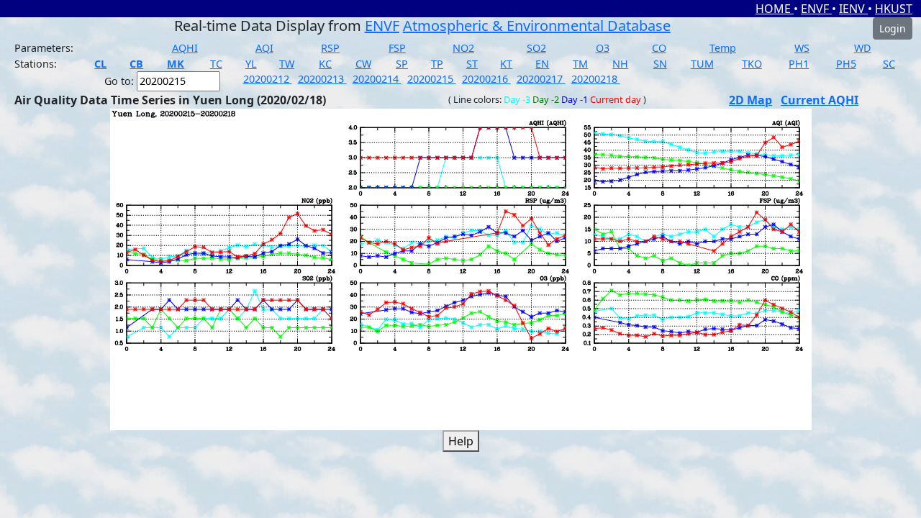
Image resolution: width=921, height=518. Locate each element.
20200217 (541, 79)
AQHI (185, 48)
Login (892, 28)
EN (542, 64)
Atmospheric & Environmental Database (537, 25)
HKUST (893, 9)
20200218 (595, 79)
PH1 (799, 64)
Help (460, 441)
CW (363, 64)
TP (437, 64)
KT (506, 64)
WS (801, 48)
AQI (264, 48)
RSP (330, 48)
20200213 (322, 79)
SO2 (536, 48)
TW (286, 64)
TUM (702, 64)
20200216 (486, 79)
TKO (752, 64)
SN (660, 64)
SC (889, 64)
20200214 (377, 79)
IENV (853, 9)
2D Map (750, 100)
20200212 (267, 79)
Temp (722, 48)
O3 (602, 48)
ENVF (816, 9)
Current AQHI (819, 100)
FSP (397, 48)
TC (216, 64)
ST (472, 64)
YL (251, 64)
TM (580, 64)
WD (862, 48)
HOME (775, 9)
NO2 (463, 48)
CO (659, 48)
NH (620, 64)
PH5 (846, 64)
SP (402, 64)
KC (325, 64)
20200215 (431, 79)
